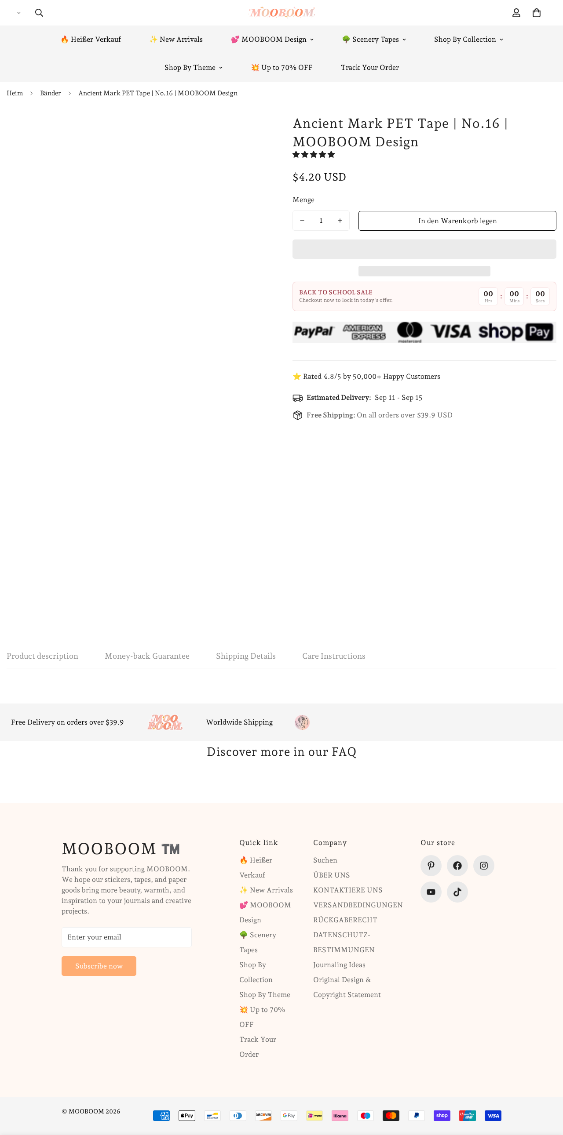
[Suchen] (39, 12)
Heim (15, 93)
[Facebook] (457, 865)
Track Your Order (370, 67)
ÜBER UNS (331, 875)
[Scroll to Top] (546, 1087)
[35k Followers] (483, 865)
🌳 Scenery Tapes (370, 39)
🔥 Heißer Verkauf (90, 39)
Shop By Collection (465, 39)
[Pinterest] (431, 865)
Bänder (50, 93)
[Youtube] (431, 892)
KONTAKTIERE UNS (348, 890)
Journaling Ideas (339, 965)
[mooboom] (282, 13)
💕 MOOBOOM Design (269, 39)
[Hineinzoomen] (241, 131)
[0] (536, 13)
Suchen (325, 860)
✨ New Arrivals (176, 39)
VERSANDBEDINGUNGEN (358, 905)
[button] (314, 154)
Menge (303, 200)
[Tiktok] (457, 892)
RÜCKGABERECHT (345, 920)
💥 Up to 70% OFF (282, 67)
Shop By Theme (190, 67)
